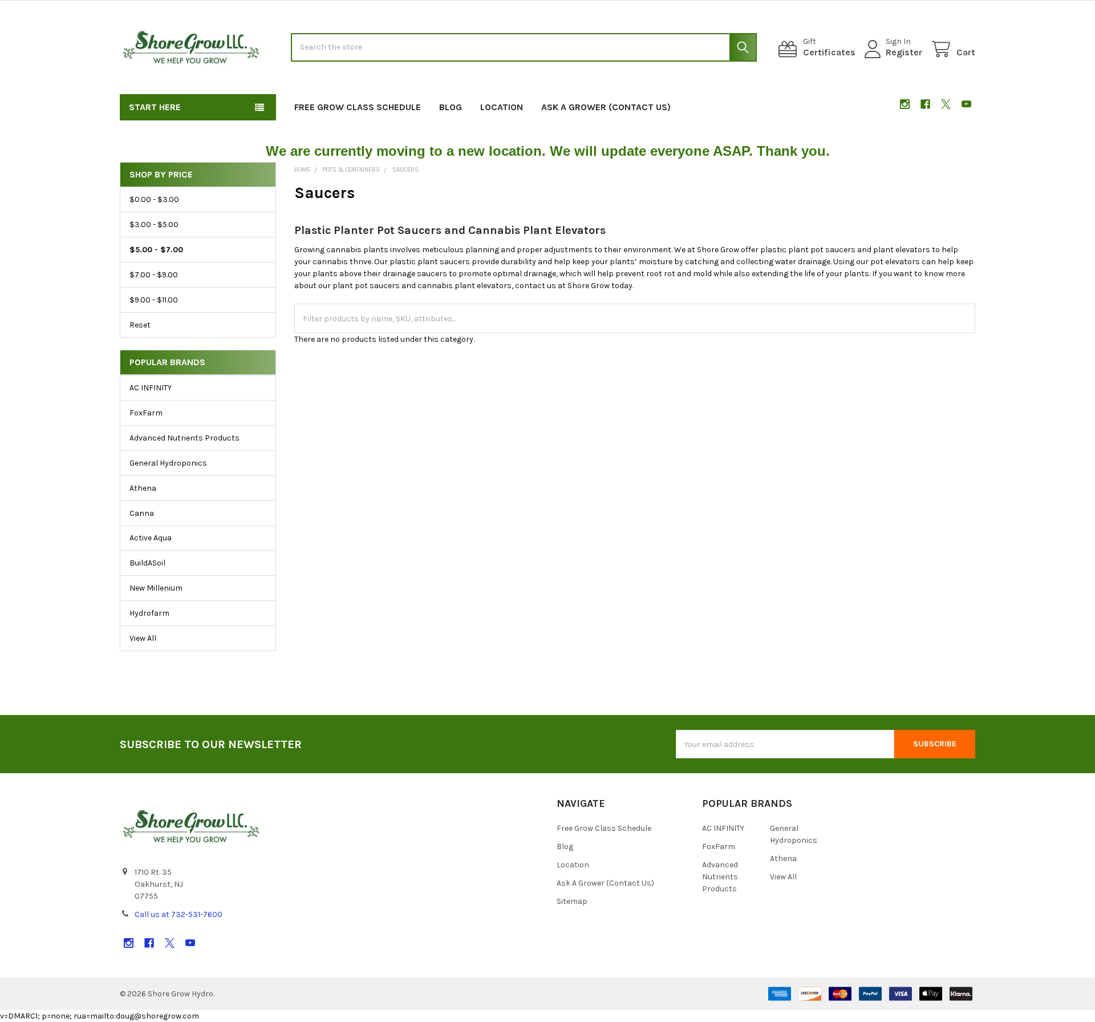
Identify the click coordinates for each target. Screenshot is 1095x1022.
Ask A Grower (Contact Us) (606, 107)
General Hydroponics (168, 463)
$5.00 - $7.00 (156, 250)
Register (904, 52)
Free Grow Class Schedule (357, 107)
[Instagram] (905, 104)
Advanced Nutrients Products (184, 438)
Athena (142, 488)
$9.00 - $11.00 (153, 300)
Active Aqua (150, 538)
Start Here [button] (155, 107)
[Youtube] (966, 104)
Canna (141, 513)
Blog (450, 107)
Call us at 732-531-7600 (178, 914)
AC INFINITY (150, 388)
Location (501, 107)
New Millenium (155, 588)
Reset (140, 325)
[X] (946, 104)
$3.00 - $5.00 (154, 224)
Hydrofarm (149, 613)
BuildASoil (147, 563)
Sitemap (572, 901)
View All (142, 638)
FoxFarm (146, 413)
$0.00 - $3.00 (154, 199)
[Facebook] (925, 104)
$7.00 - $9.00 (153, 275)
